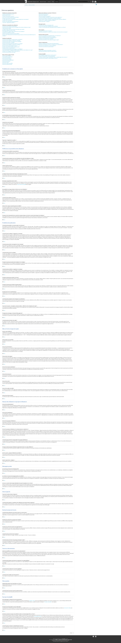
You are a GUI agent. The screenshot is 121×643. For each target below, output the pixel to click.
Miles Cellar (70, 639)
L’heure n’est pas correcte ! (6, 28)
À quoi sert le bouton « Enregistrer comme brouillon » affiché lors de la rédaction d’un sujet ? (17, 50)
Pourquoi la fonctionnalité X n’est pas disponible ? (47, 56)
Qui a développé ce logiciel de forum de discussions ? (47, 55)
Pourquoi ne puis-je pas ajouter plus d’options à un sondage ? (12, 43)
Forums (56, 1)
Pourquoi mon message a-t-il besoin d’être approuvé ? (11, 51)
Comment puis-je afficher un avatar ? (8, 32)
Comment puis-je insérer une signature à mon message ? (11, 41)
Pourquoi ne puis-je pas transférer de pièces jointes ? (11, 46)
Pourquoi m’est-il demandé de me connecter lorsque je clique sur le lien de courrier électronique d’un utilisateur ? (19, 35)
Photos (53, 1)
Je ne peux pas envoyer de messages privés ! (46, 25)
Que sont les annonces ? (6, 61)
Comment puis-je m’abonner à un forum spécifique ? (47, 45)
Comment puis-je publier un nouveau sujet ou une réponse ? (12, 39)
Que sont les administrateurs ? (44, 14)
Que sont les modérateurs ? (43, 15)
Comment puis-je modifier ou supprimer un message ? (11, 40)
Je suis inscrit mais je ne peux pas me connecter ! (10, 17)
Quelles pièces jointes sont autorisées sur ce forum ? (47, 50)
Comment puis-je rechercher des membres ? (46, 38)
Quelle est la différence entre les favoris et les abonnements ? (49, 43)
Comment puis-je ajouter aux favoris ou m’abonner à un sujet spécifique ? (51, 44)
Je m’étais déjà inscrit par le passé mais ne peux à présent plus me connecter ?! (15, 19)
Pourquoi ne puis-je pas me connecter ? (8, 18)
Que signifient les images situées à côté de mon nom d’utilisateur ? (13, 31)
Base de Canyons (43, 1)
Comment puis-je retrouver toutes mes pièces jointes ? (48, 51)
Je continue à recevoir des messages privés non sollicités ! (48, 26)
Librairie (49, 1)
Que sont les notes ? (5, 62)
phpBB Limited (32, 600)
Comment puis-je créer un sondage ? (8, 42)
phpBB (56, 639)
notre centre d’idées (67, 607)
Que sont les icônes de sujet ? (7, 64)
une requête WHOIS (37, 616)
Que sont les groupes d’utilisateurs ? (45, 16)
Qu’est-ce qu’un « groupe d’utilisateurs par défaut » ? (47, 20)
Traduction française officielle (62, 639)
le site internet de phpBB (21, 184)
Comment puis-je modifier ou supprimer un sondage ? (11, 44)
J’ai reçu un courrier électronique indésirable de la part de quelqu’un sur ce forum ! (52, 27)
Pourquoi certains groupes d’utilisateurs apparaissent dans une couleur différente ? (52, 19)
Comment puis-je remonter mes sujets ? (9, 52)
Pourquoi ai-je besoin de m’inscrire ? (8, 14)
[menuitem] (93, 2)
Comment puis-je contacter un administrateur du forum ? (48, 58)
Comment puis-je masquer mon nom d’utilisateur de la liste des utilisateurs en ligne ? (16, 27)
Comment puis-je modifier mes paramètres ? (9, 26)
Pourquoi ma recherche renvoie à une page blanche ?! (47, 37)
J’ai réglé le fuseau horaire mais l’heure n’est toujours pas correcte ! (13, 29)
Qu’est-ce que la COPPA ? (6, 15)
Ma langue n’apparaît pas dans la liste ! (8, 30)
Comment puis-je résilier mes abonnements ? (46, 46)
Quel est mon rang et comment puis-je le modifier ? (10, 33)
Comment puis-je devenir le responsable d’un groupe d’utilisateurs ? (50, 18)
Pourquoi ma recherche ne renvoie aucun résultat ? (47, 36)
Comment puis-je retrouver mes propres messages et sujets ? (49, 39)
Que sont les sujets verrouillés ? (7, 63)
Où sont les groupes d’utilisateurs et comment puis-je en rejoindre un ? (50, 17)
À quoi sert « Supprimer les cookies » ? (8, 22)
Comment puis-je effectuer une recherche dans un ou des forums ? (50, 35)
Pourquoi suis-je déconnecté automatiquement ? (10, 21)
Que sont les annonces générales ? (8, 60)
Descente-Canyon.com (33, 1)
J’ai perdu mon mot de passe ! (7, 20)
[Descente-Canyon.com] (25, 1)
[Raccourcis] (96, 4)
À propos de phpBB (47, 601)
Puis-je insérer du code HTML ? (7, 56)
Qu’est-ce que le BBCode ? (6, 55)
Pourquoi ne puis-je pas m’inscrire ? (8, 16)
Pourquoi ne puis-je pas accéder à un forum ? (9, 45)
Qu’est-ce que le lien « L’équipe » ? (44, 21)
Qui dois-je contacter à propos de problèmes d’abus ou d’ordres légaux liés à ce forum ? (53, 57)
